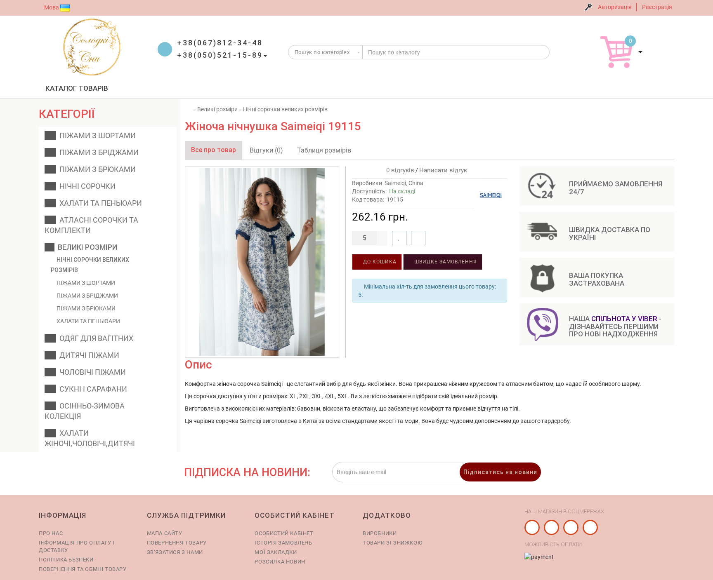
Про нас (51, 533)
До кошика (379, 262)
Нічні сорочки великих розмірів (90, 264)
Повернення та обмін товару (83, 569)
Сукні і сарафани (91, 389)
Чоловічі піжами (91, 372)
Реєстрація (657, 7)
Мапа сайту (164, 533)
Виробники (380, 533)
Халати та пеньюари (99, 203)
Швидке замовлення (445, 262)
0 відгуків (398, 170)
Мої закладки (276, 552)
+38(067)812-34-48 (220, 42)
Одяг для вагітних (94, 338)
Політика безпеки (66, 560)
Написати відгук (443, 170)
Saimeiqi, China (404, 183)
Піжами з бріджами (97, 152)
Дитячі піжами (87, 355)
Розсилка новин (280, 562)
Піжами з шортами (96, 135)
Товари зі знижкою (393, 543)
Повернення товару (177, 543)
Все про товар (213, 150)
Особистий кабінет (284, 533)
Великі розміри (85, 247)
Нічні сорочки (86, 186)
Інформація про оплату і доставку (77, 546)
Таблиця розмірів (324, 150)
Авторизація (615, 7)
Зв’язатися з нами (175, 552)
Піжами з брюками (96, 169)
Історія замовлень (283, 543)
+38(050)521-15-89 (220, 55)
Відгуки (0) (266, 150)
